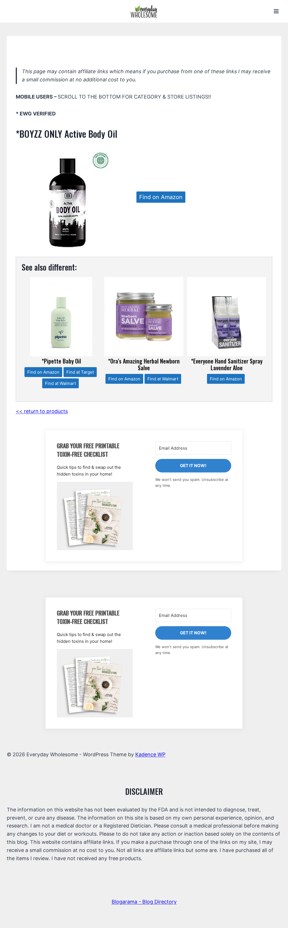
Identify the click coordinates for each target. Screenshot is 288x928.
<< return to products (42, 411)
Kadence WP (150, 754)
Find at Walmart (60, 383)
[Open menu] (276, 11)
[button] (95, 516)
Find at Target (80, 372)
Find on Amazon (161, 197)
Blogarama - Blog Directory (144, 902)
